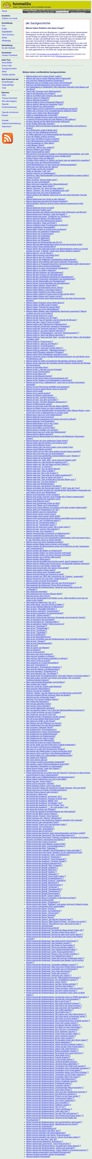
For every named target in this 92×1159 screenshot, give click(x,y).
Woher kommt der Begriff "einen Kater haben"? (46, 876)
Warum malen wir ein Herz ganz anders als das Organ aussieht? (53, 451)
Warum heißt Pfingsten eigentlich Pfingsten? (45, 352)
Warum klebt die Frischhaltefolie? (40, 421)
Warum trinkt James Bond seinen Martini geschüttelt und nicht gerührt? (56, 518)
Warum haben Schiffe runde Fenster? (42, 305)
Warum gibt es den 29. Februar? (39, 257)
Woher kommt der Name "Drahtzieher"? (43, 902)
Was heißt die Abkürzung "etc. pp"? (41, 602)
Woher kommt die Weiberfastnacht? (41, 1128)
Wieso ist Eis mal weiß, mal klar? (40, 783)
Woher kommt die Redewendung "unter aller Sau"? (48, 1111)
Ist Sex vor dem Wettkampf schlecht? (41, 132)
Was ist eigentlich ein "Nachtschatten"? (42, 622)
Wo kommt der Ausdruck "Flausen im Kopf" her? (46, 799)
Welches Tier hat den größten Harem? (42, 699)
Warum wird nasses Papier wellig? (41, 570)
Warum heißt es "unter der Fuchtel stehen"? (44, 348)
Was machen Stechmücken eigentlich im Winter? (47, 658)
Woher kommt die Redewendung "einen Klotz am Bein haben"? (53, 1034)
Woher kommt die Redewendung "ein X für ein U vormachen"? (52, 1029)
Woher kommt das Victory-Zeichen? (41, 842)
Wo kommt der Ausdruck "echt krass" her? (44, 796)
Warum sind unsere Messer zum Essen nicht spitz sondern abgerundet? (56, 507)
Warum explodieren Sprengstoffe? (40, 227)
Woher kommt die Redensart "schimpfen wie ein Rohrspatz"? (52, 969)
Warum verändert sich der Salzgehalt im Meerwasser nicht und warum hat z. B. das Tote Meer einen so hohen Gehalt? (58, 539)
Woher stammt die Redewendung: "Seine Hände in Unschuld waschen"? (57, 1150)
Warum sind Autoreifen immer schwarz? (43, 495)
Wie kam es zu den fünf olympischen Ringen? (45, 749)
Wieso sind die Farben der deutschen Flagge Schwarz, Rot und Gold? (56, 788)
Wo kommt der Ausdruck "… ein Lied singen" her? (47, 807)
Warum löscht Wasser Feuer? (38, 445)
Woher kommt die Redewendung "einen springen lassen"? (51, 1036)
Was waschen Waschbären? (38, 689)
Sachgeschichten (9, 69)
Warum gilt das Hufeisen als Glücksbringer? (44, 272)
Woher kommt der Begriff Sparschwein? (43, 893)
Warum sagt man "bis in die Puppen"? (42, 473)
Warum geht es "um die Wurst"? (39, 253)
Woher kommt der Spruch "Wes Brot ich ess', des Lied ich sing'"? (53, 924)
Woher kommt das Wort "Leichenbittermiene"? (45, 846)
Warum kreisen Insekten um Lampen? (42, 430)
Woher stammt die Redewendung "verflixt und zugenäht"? (50, 1148)
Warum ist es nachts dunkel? (38, 393)
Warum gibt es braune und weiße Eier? (42, 255)
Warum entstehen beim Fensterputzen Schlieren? (47, 225)
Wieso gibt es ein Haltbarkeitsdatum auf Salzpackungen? (50, 777)
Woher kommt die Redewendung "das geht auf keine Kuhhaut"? (53, 1003)
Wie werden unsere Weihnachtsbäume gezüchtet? (47, 764)
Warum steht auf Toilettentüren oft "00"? (43, 510)
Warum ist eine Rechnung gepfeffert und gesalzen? (48, 387)
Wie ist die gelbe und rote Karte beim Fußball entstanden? (51, 745)
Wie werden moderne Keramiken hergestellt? (45, 762)
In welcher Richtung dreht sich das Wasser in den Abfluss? (51, 119)
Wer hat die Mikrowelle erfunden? (40, 708)
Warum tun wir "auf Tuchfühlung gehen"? (43, 520)
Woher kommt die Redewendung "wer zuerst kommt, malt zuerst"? (54, 1122)
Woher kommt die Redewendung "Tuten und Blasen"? (49, 1109)
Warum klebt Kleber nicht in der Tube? (42, 423)
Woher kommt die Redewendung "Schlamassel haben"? (50, 1098)
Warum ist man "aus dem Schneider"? (42, 400)
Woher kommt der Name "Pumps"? (41, 909)
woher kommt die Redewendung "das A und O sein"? (48, 1001)
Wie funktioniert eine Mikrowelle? (40, 740)
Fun (3, 26)
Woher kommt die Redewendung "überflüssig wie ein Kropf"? (52, 1124)
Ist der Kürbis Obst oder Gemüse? (40, 124)
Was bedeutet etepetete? (36, 592)
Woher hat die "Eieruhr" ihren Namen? (42, 816)
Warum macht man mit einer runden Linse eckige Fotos (49, 447)
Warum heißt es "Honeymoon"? (39, 341)
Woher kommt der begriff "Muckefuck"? (42, 883)
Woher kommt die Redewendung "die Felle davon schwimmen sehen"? (56, 1016)
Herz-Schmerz (8, 35)
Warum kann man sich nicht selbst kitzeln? (44, 415)
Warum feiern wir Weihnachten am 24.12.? (44, 242)
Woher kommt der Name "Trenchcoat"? (42, 913)
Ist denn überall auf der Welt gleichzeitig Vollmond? (48, 122)
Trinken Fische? (33, 178)
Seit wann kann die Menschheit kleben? (43, 162)
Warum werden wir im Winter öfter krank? (43, 557)
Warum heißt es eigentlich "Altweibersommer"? (46, 350)
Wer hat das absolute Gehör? (38, 704)
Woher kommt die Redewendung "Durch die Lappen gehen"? (52, 1023)
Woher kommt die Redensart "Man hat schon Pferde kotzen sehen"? (55, 967)
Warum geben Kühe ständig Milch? (41, 247)
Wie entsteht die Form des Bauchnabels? (43, 725)
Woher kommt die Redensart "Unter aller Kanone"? (47, 973)
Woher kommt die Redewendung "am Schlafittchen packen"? (52, 980)
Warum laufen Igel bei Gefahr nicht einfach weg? (46, 443)
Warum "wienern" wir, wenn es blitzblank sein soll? (47, 191)
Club (4, 88)
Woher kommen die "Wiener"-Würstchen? (44, 818)
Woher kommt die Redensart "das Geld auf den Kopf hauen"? (52, 941)
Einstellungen (8, 82)
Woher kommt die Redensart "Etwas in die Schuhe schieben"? (52, 954)
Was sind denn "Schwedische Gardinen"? (44, 667)
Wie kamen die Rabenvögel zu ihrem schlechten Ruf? (49, 751)
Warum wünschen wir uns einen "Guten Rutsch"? (47, 579)
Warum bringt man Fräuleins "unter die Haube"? (46, 214)
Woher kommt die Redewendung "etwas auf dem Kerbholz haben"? (54, 1044)
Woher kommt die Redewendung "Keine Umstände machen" (52, 1081)
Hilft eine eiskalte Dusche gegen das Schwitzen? (47, 117)
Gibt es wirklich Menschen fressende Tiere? (44, 104)
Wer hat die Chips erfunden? (38, 706)
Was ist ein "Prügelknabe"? (37, 628)
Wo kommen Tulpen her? (37, 794)
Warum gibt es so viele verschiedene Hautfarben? (47, 268)
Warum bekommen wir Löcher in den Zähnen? (45, 199)
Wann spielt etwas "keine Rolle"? (40, 186)
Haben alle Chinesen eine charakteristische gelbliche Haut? (51, 111)
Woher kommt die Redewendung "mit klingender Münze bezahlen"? (55, 1088)
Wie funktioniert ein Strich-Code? (40, 738)
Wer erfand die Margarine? (37, 702)
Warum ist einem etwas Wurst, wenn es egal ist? (46, 389)
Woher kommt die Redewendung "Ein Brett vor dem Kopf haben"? (54, 1027)
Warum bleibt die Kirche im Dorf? (40, 208)
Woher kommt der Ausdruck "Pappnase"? (43, 857)
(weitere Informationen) (78, 12)
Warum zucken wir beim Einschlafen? (42, 581)
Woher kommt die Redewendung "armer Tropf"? (46, 982)
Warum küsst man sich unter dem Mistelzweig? (46, 432)
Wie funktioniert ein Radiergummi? (41, 736)
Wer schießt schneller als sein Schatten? (43, 712)
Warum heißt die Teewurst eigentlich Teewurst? (46, 329)
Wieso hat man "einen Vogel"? (39, 781)
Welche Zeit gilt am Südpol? (38, 691)
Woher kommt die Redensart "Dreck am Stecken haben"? (50, 947)
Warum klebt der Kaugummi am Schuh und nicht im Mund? (51, 419)
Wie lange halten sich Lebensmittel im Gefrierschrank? (49, 755)
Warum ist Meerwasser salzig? (39, 404)
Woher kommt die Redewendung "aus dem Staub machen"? (51, 990)
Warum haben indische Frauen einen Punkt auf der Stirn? (50, 294)
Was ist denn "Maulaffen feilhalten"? (41, 609)
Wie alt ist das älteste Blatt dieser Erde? (43, 719)
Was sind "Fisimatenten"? (37, 665)
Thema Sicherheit (9, 98)
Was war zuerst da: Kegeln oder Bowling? (44, 686)
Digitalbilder (7, 32)
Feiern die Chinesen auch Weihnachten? (43, 91)
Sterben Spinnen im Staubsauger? (41, 173)
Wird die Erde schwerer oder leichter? (42, 792)
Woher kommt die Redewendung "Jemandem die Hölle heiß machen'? (56, 1066)
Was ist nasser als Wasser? (37, 648)
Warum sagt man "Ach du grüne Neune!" (43, 469)
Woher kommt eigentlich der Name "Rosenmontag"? (48, 1135)
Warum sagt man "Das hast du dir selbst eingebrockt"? (49, 475)
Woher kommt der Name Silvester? (41, 915)
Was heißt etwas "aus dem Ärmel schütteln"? (45, 605)
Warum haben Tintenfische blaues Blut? (43, 307)
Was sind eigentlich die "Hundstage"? (42, 674)
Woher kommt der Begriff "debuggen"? (42, 874)
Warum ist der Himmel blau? (38, 372)
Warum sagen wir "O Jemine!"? (39, 467)
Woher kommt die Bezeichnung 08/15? (42, 928)
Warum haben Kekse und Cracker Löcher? (44, 296)
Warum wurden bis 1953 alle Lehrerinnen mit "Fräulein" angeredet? (54, 576)
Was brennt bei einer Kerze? (38, 596)
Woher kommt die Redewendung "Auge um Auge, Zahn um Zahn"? (54, 988)
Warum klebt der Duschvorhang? (40, 417)
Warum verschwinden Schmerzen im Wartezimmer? (48, 533)
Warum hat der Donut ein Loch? (39, 316)
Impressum (6, 126)
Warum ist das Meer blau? (37, 367)
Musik (4, 38)
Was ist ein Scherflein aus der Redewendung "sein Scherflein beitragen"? (57, 639)
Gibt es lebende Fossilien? (37, 100)
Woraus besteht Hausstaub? (38, 1157)
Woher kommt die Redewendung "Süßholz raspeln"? (48, 1105)
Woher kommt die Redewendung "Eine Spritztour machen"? (51, 1031)
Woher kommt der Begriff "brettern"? (41, 872)
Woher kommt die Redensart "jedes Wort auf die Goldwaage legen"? (55, 958)
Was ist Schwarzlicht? (35, 652)
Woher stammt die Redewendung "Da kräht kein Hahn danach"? (53, 1146)
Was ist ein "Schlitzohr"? (36, 630)
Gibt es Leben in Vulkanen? (38, 98)
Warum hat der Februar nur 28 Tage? (41, 318)
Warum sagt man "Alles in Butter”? (40, 471)
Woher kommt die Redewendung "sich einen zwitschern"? (50, 1100)
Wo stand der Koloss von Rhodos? (41, 809)
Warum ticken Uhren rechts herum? (41, 514)
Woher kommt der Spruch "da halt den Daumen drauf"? (49, 919)
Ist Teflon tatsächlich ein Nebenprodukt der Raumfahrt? (49, 134)
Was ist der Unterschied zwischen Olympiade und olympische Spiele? (56, 617)
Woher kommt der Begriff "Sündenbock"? (43, 891)
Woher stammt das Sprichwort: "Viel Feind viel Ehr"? (48, 1144)
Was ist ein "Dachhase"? (36, 626)
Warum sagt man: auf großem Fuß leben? (43, 486)
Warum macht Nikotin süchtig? (39, 449)
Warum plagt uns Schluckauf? (39, 458)
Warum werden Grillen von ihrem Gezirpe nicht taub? (48, 553)
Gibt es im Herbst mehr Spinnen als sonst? (44, 96)
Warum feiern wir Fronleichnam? (40, 234)
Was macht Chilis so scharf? (38, 661)
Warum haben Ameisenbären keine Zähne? (44, 288)
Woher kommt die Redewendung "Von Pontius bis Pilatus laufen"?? (55, 1116)
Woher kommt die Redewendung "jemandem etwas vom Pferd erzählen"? (57, 1072)
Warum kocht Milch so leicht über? (40, 428)
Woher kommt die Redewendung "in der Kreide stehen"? (50, 1059)
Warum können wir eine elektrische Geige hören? (47, 441)
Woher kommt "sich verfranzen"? (40, 827)
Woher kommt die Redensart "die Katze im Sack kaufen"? (50, 945)
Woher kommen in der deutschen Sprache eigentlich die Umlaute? (54, 820)
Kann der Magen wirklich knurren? (40, 137)
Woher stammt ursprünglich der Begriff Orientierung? (48, 1152)
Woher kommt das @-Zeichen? (39, 831)
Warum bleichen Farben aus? (38, 210)
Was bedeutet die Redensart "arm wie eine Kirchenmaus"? (51, 583)
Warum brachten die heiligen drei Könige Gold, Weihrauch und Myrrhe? (56, 212)
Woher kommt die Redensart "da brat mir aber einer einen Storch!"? (54, 934)
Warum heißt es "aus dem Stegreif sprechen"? (45, 331)
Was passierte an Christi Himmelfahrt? (42, 663)
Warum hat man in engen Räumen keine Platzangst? (48, 78)
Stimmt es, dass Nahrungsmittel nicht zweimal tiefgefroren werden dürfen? (57, 175)
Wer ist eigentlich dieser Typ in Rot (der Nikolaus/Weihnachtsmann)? (55, 710)
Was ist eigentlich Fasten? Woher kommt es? (45, 624)
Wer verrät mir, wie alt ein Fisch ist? (41, 714)
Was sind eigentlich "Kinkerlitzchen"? (42, 671)
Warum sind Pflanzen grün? (38, 501)
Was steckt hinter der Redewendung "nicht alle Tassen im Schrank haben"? (58, 676)
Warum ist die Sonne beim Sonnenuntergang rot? (47, 378)
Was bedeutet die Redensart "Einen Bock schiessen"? (49, 585)
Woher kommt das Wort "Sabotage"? (41, 848)
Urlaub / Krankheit (9, 55)
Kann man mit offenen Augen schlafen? (43, 139)
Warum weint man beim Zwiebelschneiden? (44, 542)
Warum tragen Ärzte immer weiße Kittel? (43, 516)
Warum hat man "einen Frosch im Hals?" (43, 322)
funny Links (7, 66)
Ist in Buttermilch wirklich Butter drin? (42, 130)
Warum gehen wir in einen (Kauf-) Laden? (44, 76)
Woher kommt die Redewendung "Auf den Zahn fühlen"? (50, 986)
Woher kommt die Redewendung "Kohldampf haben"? (49, 1083)
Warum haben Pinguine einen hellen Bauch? (45, 303)
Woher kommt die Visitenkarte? (39, 1126)
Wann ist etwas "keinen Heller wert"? (42, 180)
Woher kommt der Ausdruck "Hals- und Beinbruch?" (48, 855)
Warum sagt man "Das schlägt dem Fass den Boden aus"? (51, 479)
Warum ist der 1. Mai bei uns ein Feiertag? (44, 369)
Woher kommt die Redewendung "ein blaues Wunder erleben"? (53, 1025)
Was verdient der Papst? (36, 684)
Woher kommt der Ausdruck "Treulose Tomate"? (46, 861)
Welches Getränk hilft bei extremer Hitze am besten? (48, 695)
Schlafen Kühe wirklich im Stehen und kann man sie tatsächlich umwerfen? (58, 160)
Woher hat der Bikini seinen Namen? (42, 814)
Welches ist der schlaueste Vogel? (40, 697)
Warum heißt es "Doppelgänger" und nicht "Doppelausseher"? (52, 333)
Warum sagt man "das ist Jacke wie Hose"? (44, 477)
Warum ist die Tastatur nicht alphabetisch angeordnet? (49, 380)
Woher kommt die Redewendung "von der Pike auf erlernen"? (52, 1113)
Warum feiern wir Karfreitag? (38, 236)
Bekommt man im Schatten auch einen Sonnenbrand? (49, 83)
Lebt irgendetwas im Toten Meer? (40, 143)
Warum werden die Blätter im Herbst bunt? (44, 551)
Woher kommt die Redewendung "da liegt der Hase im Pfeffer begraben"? (57, 997)
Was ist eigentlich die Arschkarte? (40, 620)
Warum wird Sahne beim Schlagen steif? (43, 572)
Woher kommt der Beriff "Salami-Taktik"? (43, 896)
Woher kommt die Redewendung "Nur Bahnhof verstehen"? (51, 1094)
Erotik (4, 29)
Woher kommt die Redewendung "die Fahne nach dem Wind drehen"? (56, 1014)
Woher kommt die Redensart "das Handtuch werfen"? (49, 943)
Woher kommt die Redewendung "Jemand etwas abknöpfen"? (52, 1064)
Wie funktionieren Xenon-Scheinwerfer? (43, 732)
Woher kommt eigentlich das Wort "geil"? (43, 1131)
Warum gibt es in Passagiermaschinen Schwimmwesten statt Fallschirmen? (58, 264)
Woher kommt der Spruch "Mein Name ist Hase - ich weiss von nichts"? (56, 921)
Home (4, 11)
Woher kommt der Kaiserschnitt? (40, 900)
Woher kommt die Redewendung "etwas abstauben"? (49, 1042)
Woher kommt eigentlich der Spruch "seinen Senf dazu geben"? (53, 1137)
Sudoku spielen (8, 75)
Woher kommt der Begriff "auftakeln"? (42, 868)
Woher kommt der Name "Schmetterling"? (44, 911)
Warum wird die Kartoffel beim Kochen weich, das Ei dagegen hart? (54, 561)
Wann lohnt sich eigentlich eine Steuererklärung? (47, 184)
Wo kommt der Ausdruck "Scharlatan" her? (44, 803)
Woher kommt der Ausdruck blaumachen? (44, 863)
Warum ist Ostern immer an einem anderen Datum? (48, 408)
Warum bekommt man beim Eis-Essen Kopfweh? (47, 201)
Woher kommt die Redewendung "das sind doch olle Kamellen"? (53, 1008)
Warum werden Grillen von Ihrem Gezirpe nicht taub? (48, 555)
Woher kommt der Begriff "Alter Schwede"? (44, 865)
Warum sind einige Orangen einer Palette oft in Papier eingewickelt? (55, 497)
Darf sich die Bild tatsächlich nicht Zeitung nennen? (48, 85)
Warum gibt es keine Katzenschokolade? (43, 266)
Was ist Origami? (33, 650)
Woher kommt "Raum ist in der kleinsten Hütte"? (46, 824)
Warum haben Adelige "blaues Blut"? (42, 285)
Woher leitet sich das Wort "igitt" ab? (41, 1139)
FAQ (4, 95)
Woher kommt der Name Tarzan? (40, 917)
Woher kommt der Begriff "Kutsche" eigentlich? (46, 881)
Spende (5, 104)
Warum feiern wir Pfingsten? (38, 240)
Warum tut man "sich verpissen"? (40, 531)
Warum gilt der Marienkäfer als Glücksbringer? (45, 281)
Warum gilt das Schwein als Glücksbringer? (44, 275)
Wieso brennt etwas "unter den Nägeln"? (43, 768)
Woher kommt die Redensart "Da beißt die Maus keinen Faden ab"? (55, 930)
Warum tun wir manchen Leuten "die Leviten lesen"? (48, 527)
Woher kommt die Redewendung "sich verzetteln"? (47, 1103)
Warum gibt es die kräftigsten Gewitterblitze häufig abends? (51, 260)
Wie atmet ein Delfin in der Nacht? (40, 721)
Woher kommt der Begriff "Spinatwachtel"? (44, 889)
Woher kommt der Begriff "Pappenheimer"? (44, 885)
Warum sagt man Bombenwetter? (40, 484)
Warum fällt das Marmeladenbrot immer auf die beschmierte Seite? (54, 244)
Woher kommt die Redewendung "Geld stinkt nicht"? (48, 1055)
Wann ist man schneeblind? (38, 182)
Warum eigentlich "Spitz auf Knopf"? (41, 223)
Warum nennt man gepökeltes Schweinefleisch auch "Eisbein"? (53, 456)
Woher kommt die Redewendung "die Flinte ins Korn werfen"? (52, 1019)
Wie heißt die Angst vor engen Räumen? (43, 743)
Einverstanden (62, 12)
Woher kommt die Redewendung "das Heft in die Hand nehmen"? (54, 1006)
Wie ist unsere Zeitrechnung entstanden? (43, 747)
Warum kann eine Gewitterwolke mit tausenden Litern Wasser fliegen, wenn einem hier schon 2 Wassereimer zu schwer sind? (58, 411)
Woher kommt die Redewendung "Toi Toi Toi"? (46, 1107)
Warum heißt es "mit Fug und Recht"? (42, 344)
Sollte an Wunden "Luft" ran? (38, 171)
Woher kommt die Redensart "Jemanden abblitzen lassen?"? (52, 965)
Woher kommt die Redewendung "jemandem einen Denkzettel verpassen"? (58, 1068)
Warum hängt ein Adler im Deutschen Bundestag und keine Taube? (54, 361)
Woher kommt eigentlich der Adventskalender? (46, 1133)
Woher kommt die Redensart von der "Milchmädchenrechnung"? (53, 978)
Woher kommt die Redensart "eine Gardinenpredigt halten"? (51, 950)
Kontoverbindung (9, 107)
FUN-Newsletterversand (63, 56)
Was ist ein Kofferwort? (36, 635)
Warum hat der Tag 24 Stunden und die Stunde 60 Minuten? (51, 320)
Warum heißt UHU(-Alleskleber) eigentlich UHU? (47, 354)
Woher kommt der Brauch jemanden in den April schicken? (51, 898)
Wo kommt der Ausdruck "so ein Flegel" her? (45, 805)
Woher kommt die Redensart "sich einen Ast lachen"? (49, 971)
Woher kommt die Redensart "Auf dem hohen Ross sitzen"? (51, 932)
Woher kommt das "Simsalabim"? (40, 829)
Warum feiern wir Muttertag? (38, 238)
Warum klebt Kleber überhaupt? (39, 426)
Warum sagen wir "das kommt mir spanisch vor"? (47, 462)
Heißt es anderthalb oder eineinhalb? (42, 115)
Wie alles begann (9, 101)
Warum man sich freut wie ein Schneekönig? (45, 454)
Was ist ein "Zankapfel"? (36, 633)
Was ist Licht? (32, 645)
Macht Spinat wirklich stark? (38, 152)
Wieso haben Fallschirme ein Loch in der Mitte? (46, 779)
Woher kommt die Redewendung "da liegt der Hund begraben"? (53, 999)
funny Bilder (7, 63)
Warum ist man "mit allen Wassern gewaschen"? (46, 402)
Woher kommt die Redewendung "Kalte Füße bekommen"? (51, 1079)
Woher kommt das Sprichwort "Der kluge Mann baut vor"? (50, 835)
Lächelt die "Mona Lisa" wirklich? (40, 147)
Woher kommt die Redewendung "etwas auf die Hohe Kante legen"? (55, 1047)
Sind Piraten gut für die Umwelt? (40, 169)
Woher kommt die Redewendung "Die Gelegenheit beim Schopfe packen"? (58, 1021)
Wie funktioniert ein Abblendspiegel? (41, 734)
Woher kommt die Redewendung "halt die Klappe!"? (48, 1057)
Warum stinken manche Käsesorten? (41, 512)
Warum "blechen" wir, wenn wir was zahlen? (45, 188)
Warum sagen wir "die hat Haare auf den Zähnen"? (47, 464)
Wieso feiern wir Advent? (36, 771)
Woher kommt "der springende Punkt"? (42, 822)
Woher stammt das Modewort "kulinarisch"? (44, 1141)
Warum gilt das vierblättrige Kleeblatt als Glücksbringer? (50, 277)
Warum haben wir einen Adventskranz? (42, 309)
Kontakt (5, 120)
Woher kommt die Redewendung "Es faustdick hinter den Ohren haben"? (57, 1040)
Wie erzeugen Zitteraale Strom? (39, 727)
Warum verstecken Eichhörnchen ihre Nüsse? (45, 536)
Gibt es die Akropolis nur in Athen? (40, 93)
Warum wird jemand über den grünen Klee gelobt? (47, 568)
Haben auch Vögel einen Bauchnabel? (42, 113)
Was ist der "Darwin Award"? (38, 615)
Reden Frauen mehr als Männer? (40, 158)
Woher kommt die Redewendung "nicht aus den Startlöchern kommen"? (56, 1092)
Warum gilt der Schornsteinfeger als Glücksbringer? (48, 283)
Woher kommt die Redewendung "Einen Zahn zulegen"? (50, 1038)
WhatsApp (6, 41)
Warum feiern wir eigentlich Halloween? (43, 231)
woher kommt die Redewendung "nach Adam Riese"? (49, 1090)
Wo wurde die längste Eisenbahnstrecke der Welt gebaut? (50, 812)
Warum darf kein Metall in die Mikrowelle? (44, 219)
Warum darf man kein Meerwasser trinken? (44, 221)
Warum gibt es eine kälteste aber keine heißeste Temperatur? (52, 262)
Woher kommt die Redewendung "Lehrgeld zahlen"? (48, 1085)
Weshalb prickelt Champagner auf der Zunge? (45, 717)
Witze (4, 72)
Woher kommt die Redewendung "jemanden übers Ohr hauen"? (53, 1077)
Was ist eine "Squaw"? (36, 641)
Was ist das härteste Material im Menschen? (44, 607)
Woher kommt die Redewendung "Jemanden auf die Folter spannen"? (56, 1075)
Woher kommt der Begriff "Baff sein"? (42, 870)
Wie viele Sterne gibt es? (36, 760)
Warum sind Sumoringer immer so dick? (43, 503)
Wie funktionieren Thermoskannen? (41, 730)
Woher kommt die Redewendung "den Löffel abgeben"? (50, 1010)
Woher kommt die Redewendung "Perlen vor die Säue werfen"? (53, 1096)
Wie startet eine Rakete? (36, 758)
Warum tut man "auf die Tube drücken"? (43, 529)
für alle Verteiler (8, 48)
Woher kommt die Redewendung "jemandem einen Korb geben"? (54, 1070)
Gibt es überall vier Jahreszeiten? (40, 106)
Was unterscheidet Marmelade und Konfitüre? (45, 682)
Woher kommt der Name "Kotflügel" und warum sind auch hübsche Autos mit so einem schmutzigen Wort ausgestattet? (57, 905)
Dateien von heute (9, 18)
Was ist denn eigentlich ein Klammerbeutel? (44, 613)
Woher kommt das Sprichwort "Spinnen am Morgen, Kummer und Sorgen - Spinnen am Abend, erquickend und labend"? (57, 838)
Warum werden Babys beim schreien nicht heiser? (47, 544)
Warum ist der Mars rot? (36, 374)
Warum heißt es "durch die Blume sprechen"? (45, 335)
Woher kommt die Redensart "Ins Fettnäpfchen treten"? (49, 956)
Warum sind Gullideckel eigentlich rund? (43, 499)
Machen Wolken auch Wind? (38, 150)
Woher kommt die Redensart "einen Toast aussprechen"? (50, 952)
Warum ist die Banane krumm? (39, 376)
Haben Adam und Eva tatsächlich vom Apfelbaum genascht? (52, 109)
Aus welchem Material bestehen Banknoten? (45, 81)
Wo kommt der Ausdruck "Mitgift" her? (42, 801)
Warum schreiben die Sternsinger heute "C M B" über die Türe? (53, 488)
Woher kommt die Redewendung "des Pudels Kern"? (48, 1012)
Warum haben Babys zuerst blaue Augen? (44, 290)
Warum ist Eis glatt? (34, 391)
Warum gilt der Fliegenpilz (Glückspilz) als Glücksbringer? (50, 279)
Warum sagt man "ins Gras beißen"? (41, 482)
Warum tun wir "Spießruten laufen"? (41, 525)
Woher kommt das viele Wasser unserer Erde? (46, 844)
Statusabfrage (8, 85)
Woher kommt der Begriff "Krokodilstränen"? (45, 878)
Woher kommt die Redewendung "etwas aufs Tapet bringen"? (52, 1049)
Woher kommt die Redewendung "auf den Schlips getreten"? (52, 984)
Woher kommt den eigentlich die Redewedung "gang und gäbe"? (53, 850)
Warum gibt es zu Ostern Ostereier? (41, 270)
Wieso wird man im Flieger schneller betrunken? (46, 790)
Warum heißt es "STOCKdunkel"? (40, 346)
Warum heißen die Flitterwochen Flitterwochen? (46, 324)
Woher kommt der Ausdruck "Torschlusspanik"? (46, 859)
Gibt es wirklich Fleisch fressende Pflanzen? (45, 102)
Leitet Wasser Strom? (35, 145)
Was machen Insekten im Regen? (40, 656)
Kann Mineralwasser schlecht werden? (42, 141)
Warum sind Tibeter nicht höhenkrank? (42, 505)
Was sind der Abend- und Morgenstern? (43, 669)
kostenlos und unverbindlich (49, 54)
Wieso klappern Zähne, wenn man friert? (43, 786)
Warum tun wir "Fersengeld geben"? (41, 523)
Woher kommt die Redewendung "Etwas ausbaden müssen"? (52, 1051)
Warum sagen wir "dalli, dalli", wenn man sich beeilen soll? (51, 460)
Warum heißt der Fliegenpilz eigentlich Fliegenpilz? (48, 326)
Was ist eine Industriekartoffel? (39, 643)
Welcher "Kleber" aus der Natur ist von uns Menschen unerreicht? (54, 693)
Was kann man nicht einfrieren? (39, 654)
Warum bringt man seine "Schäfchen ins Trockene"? (48, 216)
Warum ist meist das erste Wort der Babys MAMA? (47, 406)
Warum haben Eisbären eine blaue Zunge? (44, 292)
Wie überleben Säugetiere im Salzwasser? (44, 766)
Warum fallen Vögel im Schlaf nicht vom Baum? (46, 229)
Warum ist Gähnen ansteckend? (39, 395)
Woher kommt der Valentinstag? (39, 926)
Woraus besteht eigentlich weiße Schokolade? (46, 1154)
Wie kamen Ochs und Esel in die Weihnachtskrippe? (48, 753)
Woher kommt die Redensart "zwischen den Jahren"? (49, 975)
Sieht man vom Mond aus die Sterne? (42, 167)
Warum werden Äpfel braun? (38, 559)
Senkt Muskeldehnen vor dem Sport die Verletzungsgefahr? (51, 165)
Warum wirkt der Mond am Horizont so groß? (45, 574)
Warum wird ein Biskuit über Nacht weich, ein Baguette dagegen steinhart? (58, 564)
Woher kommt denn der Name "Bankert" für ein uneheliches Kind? (54, 852)
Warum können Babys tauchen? (39, 434)
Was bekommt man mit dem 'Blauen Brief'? (44, 594)
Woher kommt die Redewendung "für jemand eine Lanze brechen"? (54, 1053)
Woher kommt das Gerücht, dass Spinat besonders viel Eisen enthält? (55, 833)
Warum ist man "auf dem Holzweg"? (41, 398)
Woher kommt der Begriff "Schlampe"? (42, 887)
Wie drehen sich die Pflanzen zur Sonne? (43, 723)
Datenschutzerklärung (11, 123)
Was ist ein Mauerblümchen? (38, 637)
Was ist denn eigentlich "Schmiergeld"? (43, 611)
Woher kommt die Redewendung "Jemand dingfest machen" (51, 1062)
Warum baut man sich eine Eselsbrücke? (43, 193)
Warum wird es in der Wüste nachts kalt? (43, 566)
